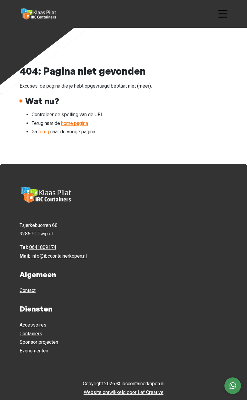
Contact (28, 290)
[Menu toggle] (222, 14)
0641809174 (42, 247)
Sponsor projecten (39, 342)
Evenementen (34, 351)
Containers (31, 333)
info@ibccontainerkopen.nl (59, 256)
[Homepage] (116, 13)
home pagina (74, 123)
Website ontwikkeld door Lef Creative (124, 392)
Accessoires (33, 325)
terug (43, 132)
